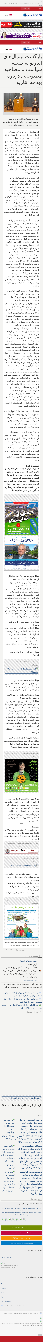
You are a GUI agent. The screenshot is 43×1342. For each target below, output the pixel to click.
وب (28, 1208)
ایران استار (38, 1208)
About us (3, 1284)
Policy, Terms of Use (6, 1301)
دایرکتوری (24, 1208)
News (19, 1212)
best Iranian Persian (13, 1212)
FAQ (2, 1292)
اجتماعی (8, 1208)
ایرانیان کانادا (18, 1208)
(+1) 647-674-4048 (6, 1257)
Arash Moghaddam (28, 961)
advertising (24, 1212)
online (35, 1212)
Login (2, 1297)
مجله (30, 1208)
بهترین (33, 1208)
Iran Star (4, 1212)
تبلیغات (4, 1208)
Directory (25, 1215)
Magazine (31, 1212)
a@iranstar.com (30, 980)
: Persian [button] (26, 8)
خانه (41, 1)
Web (21, 1215)
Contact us (3, 1288)
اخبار (12, 1208)
